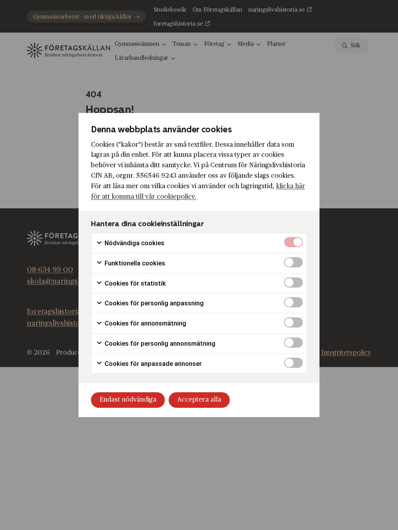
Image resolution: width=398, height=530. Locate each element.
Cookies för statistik (134, 283)
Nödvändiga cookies (133, 243)
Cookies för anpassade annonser (152, 363)
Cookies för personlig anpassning (153, 303)
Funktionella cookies (134, 263)
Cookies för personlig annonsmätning (159, 343)
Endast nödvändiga (128, 400)
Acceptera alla (199, 400)
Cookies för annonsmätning (144, 323)
